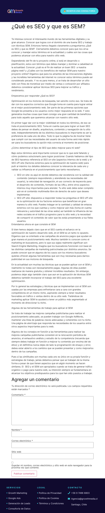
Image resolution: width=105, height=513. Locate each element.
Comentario (18, 395)
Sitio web (16, 452)
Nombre (16, 430)
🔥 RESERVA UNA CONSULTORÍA (79, 11)
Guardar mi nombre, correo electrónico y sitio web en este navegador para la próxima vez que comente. (51, 466)
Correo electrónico (22, 441)
